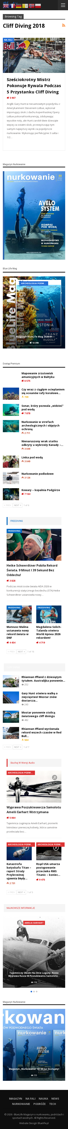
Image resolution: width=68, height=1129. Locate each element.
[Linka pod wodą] (11, 462)
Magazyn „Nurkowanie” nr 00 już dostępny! (34, 1069)
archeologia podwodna (34, 283)
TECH (52, 1104)
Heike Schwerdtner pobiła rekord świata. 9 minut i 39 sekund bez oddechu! (32, 570)
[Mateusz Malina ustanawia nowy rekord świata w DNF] (19, 614)
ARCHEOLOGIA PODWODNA (21, 772)
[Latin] (25, 5)
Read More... (16, 144)
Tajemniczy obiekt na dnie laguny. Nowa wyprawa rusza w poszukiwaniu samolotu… (34, 974)
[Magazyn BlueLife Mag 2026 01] (34, 312)
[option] (34, 313)
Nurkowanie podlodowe (38, 473)
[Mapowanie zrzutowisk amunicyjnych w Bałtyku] (11, 377)
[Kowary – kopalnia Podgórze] (11, 494)
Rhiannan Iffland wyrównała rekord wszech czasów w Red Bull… (41, 732)
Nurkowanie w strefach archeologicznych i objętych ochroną (41, 425)
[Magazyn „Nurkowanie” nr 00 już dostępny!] (34, 1045)
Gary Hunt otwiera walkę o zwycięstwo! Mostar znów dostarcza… (40, 696)
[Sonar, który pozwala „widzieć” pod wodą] (11, 410)
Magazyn (15, 1098)
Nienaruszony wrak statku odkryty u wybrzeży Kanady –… (42, 443)
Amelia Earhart (34, 922)
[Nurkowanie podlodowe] (11, 478)
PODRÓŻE (39, 1104)
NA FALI (8, 39)
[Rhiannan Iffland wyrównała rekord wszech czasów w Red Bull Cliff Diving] (11, 733)
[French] (12, 5)
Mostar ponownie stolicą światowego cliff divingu (38, 714)
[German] (19, 5)
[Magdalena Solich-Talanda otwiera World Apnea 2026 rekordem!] (48, 614)
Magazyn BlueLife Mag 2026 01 (34, 336)
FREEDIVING (14, 530)
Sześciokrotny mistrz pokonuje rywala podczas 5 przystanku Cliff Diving (34, 85)
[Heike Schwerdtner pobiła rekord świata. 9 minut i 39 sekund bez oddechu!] (34, 545)
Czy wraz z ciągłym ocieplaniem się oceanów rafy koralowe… (43, 391)
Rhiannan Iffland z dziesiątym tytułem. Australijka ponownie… (43, 678)
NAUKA (43, 1098)
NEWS (55, 1098)
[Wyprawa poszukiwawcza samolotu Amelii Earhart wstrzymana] (34, 787)
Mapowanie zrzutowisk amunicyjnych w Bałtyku (38, 375)
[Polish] (38, 5)
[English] (6, 5)
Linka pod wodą (32, 457)
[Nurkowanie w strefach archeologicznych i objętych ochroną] (11, 426)
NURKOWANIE (21, 1104)
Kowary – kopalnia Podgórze (41, 490)
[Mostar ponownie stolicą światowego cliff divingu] (11, 717)
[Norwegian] (32, 5)
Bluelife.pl (43, 1123)
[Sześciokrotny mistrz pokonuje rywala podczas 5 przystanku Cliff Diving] (34, 55)
